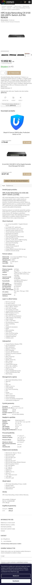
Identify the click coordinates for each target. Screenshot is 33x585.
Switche (10, 508)
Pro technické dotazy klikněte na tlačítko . (10, 104)
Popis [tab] (3, 185)
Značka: (10, 21)
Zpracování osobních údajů (8, 528)
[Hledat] (21, 2)
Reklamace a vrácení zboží (8, 522)
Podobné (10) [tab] (9, 185)
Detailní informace (5, 88)
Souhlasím (16, 581)
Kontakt (3, 531)
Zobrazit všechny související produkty (16, 181)
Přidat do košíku (15, 73)
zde (18, 571)
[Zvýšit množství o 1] (6, 72)
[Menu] (29, 2)
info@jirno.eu (6, 539)
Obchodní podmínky (6, 526)
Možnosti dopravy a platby (8, 524)
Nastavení (16, 576)
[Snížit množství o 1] (6, 74)
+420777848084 (7, 541)
